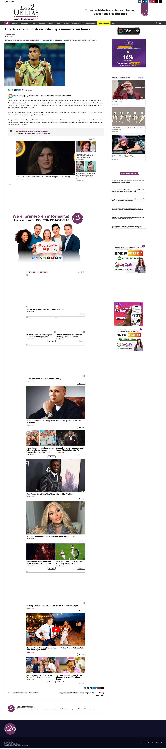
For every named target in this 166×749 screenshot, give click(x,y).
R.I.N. (113, 23)
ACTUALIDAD (24, 23)
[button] (157, 23)
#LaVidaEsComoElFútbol (23, 131)
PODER (33, 23)
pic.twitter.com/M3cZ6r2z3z (39, 131)
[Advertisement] (56, 197)
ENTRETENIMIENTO (77, 23)
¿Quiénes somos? (144, 743)
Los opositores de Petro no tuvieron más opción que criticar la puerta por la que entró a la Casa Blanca (128, 199)
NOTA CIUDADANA (91, 23)
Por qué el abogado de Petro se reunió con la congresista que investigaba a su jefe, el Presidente (128, 181)
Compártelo (28, 90)
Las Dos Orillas (11, 34)
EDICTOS (66, 23)
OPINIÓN (50, 23)
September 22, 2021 (45, 133)
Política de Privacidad (156, 743)
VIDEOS (58, 23)
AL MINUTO (15, 23)
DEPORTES (42, 23)
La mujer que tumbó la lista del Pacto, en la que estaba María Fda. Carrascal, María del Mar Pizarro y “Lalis (128, 190)
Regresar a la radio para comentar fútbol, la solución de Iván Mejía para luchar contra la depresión (128, 217)
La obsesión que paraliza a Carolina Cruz (23, 693)
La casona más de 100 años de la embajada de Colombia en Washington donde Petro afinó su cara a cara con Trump (127, 227)
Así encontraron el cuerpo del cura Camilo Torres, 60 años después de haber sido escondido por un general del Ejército (127, 208)
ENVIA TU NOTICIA (104, 23)
